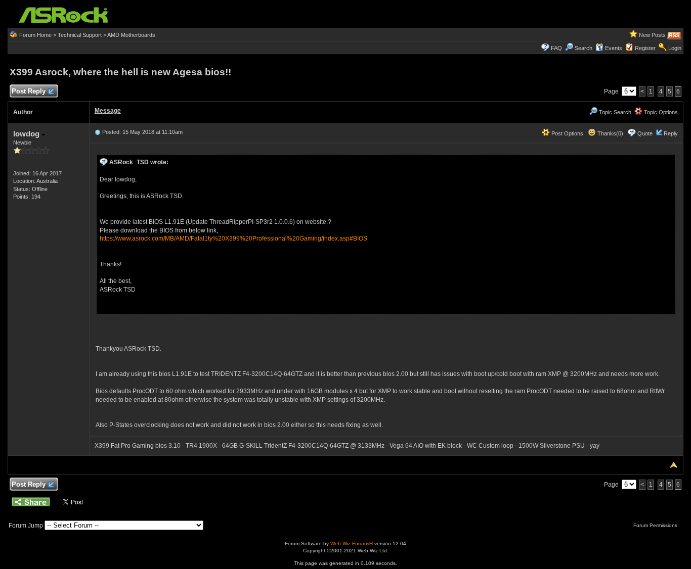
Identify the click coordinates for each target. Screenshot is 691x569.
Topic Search (614, 112)
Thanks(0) (609, 133)
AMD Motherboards (131, 35)
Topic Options (660, 112)
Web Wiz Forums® (351, 543)
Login (674, 48)
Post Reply (29, 91)
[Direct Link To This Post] (98, 132)
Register (645, 48)
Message (108, 110)
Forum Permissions (656, 525)
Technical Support (80, 35)
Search (583, 48)
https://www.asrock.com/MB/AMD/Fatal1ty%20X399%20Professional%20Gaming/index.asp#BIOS (233, 238)
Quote (645, 133)
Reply (671, 133)
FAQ (556, 48)
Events (613, 48)
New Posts (652, 35)
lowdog (27, 133)
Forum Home (35, 35)
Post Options (566, 133)
